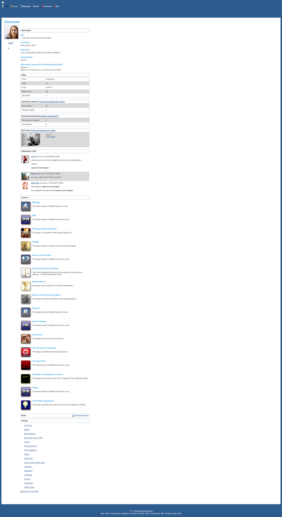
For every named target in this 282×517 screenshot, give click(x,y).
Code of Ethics (116, 513)
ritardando (28, 471)
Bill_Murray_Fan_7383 (33, 438)
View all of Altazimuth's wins (43, 131)
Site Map (168, 513)
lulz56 (26, 454)
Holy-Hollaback (30, 450)
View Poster (50, 137)
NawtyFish (35, 183)
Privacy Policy (155, 513)
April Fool (28, 425)
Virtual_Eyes (29, 487)
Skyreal (27, 479)
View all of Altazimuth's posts (52, 102)
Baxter (26, 430)
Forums (141, 513)
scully (33, 156)
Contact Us (134, 513)
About (103, 513)
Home (175, 513)
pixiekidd (27, 467)
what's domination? (50, 116)
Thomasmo (28, 483)
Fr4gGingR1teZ (30, 446)
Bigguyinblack (30, 434)
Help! (179, 513)
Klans (147, 513)
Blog (107, 513)
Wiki (162, 513)
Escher (33, 173)
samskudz (28, 475)
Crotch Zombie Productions (143, 511)
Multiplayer (125, 513)
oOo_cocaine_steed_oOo (34, 463)
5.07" (11, 43)
